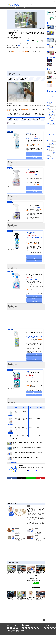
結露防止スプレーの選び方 (13, 73)
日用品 (18, 30)
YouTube (29, 470)
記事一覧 (13, 474)
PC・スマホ (29, 7)
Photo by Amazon (9, 103)
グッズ (23, 7)
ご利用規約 (13, 630)
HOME (8, 30)
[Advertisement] (26, 62)
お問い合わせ (22, 630)
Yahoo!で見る (34, 157)
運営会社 (8, 630)
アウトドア (38, 7)
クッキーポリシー (18, 631)
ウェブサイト (35, 470)
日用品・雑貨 (13, 30)
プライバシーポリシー (10, 631)
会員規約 (17, 630)
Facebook (25, 470)
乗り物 (48, 7)
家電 (33, 7)
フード (43, 7)
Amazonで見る (34, 152)
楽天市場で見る (34, 155)
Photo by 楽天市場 (41, 28)
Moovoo (53, 1)
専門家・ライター (17, 7)
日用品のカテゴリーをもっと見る (39, 575)
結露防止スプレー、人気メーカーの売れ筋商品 (15, 74)
